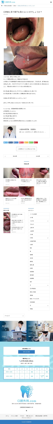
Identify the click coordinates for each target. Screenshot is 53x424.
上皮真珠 (32, 231)
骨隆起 (31, 308)
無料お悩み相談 (26, 351)
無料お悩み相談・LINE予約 (41, 415)
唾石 (31, 247)
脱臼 (31, 281)
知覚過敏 (32, 271)
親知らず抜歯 (33, 291)
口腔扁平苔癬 (33, 241)
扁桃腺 (31, 254)
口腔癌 (31, 244)
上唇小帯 (32, 227)
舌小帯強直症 (33, 288)
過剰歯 (31, 295)
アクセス (22, 415)
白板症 (31, 268)
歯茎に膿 (32, 264)
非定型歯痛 (32, 302)
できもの (32, 224)
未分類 (31, 258)
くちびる (32, 220)
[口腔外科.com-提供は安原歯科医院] (8, 2)
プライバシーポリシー (26, 417)
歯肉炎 (31, 261)
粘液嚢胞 (32, 278)
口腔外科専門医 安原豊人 (28, 129)
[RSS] (26, 410)
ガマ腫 (31, 217)
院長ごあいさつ (29, 415)
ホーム (7, 415)
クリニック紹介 (14, 415)
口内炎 (31, 237)
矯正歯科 (32, 275)
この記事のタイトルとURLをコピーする (26, 148)
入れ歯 (31, 234)
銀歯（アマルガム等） (35, 298)
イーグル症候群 (33, 214)
